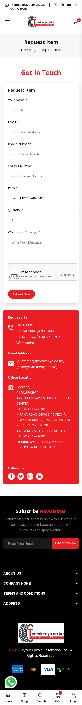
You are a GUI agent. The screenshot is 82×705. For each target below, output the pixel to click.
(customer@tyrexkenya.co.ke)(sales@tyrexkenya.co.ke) (40, 364)
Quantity (15, 210)
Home (26, 49)
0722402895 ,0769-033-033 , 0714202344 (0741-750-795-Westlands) (40, 337)
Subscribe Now (65, 543)
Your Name (18, 100)
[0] (75, 22)
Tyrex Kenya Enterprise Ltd (44, 650)
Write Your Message (24, 232)
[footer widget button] (41, 573)
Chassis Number (20, 166)
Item (13, 188)
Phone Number (19, 144)
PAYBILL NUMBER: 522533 (27, 6)
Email (13, 122)
